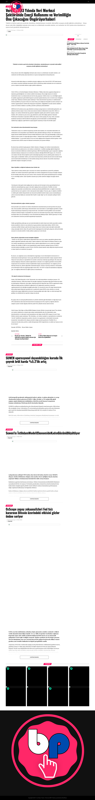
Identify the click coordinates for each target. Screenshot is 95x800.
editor (9, 31)
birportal (10, 366)
